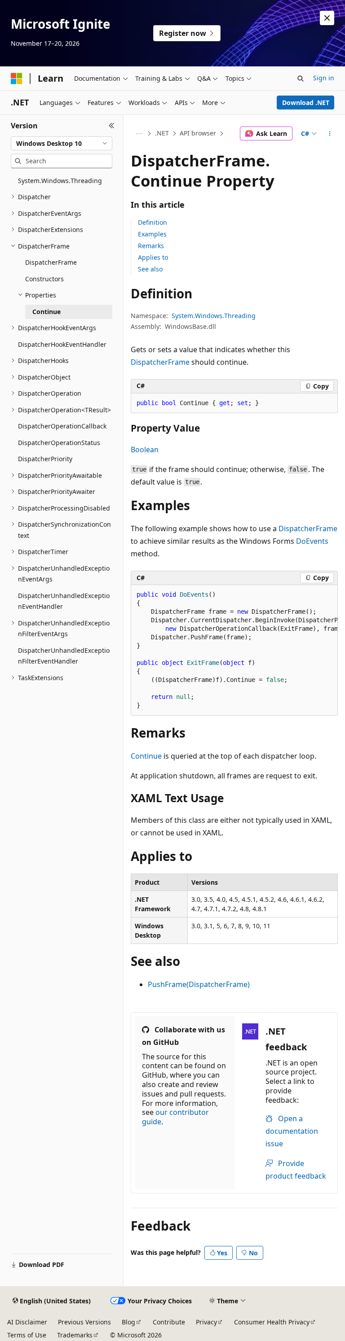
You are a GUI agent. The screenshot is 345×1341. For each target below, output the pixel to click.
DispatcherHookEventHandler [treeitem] (62, 344)
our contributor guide (175, 1117)
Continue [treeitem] (46, 311)
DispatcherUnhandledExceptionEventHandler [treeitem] (64, 601)
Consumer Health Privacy (272, 1322)
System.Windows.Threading (214, 315)
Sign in (323, 78)
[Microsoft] (16, 78)
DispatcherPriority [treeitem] (45, 458)
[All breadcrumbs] (138, 134)
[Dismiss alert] (327, 18)
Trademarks (75, 1335)
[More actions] (330, 134)
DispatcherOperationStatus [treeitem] (59, 442)
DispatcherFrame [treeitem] (51, 262)
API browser (198, 133)
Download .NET (305, 102)
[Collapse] (111, 125)
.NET (162, 133)
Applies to (153, 257)
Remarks (151, 245)
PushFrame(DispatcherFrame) (199, 984)
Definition (152, 222)
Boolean (145, 449)
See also (150, 269)
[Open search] (301, 78)
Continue (146, 756)
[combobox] (61, 143)
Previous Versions (84, 1322)
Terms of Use (26, 1335)
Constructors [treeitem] (44, 279)
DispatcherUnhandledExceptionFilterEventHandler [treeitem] (64, 656)
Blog (128, 1322)
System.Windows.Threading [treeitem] (60, 180)
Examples (152, 234)
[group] (234, 650)
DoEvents (312, 541)
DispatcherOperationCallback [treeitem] (62, 426)
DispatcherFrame (160, 362)
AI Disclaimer (27, 1322)
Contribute (169, 1322)
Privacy (206, 1322)
